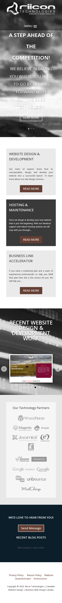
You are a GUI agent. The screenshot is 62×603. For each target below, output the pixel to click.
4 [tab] (35, 387)
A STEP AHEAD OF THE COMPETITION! (31, 46)
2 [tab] (26, 387)
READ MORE (31, 117)
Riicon (28, 586)
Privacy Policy (16, 575)
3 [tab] (31, 387)
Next (58, 369)
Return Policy (34, 575)
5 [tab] (39, 387)
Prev (4, 369)
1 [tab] (22, 387)
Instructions (40, 578)
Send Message (31, 528)
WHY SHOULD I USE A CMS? (31, 547)
